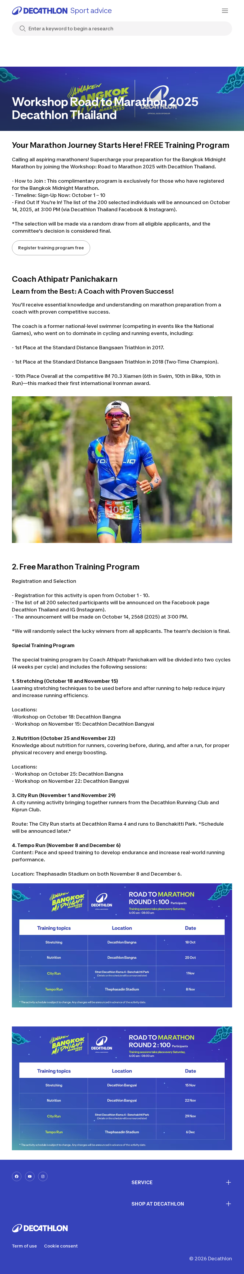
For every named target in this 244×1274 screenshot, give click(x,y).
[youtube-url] (30, 1176)
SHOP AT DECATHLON (158, 1204)
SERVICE (142, 1182)
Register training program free (51, 247)
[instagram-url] (43, 1176)
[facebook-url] (16, 1176)
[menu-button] (225, 11)
